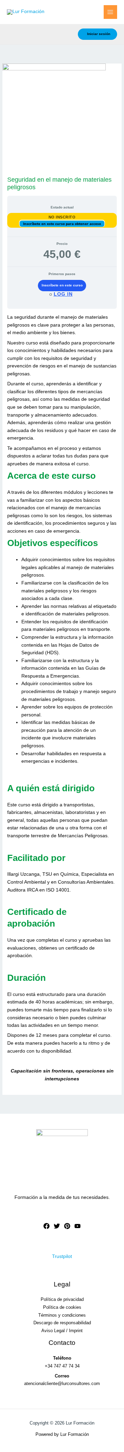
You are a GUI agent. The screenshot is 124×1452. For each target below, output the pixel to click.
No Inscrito (62, 217)
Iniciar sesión (98, 34)
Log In (63, 294)
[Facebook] (46, 1226)
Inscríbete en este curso (62, 285)
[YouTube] (77, 1226)
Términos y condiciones (62, 1315)
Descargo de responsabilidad (62, 1322)
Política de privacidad (62, 1299)
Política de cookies (62, 1307)
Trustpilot (62, 1256)
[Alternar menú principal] (110, 12)
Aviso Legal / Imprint (62, 1330)
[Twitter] (57, 1226)
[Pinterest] (67, 1226)
